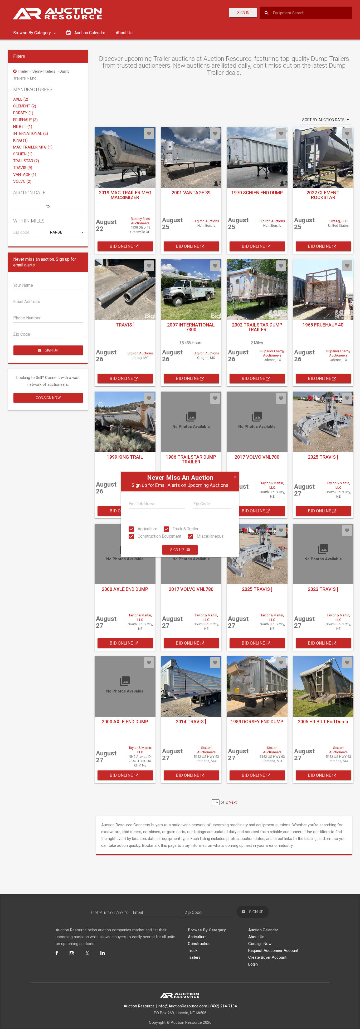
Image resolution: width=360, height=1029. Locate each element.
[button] (67, 232)
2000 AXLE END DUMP (125, 589)
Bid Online (122, 246)
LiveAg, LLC (338, 221)
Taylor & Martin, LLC (272, 485)
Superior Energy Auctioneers (272, 353)
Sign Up (177, 550)
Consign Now (48, 398)
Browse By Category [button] (32, 32)
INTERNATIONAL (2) (30, 133)
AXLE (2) (20, 99)
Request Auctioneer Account (273, 950)
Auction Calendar (263, 930)
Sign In (243, 13)
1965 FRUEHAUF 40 (323, 325)
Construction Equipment (159, 536)
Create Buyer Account (267, 957)
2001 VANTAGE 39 (191, 192)
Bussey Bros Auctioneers (140, 221)
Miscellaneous (210, 536)
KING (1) (20, 140)
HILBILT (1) (22, 126)
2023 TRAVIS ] (323, 589)
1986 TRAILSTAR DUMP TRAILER (191, 459)
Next (233, 802)
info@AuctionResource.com (182, 1006)
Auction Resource (139, 1006)
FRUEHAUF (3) (25, 119)
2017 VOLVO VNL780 (257, 457)
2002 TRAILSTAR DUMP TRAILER (257, 327)
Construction (199, 943)
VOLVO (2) (22, 181)
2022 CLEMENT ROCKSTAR (323, 195)
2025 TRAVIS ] (323, 457)
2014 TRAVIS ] (191, 721)
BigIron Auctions (206, 221)
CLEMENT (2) (24, 106)
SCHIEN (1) (22, 154)
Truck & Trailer (185, 528)
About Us (124, 32)
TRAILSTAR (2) (26, 161)
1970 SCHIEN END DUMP (257, 192)
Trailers (194, 957)
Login (253, 964)
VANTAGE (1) (24, 174)
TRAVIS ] (125, 325)
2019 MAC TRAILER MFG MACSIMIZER (125, 195)
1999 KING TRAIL (125, 457)
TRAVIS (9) (22, 167)
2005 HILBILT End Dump (323, 721)
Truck (192, 950)
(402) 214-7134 (223, 1006)
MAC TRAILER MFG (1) (32, 147)
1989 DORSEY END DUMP (257, 721)
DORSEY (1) (23, 113)
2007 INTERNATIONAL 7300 (191, 327)
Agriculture (147, 528)
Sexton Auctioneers (206, 750)
